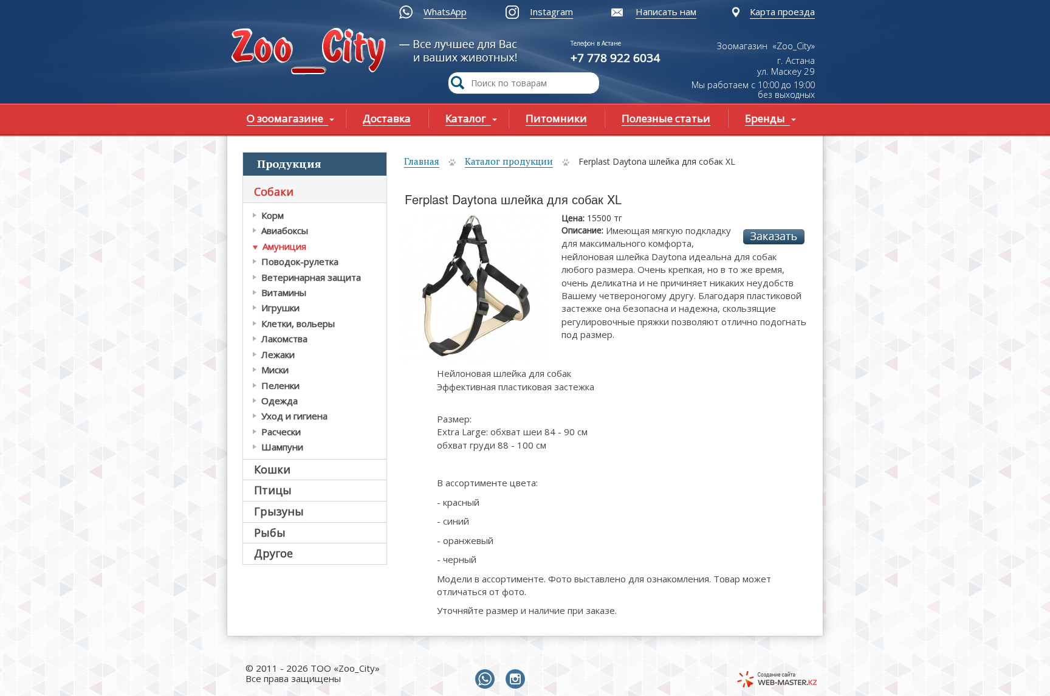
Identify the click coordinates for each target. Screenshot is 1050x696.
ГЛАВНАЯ (311, 52)
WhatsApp (445, 11)
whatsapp (487, 679)
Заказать (774, 236)
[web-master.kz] (777, 679)
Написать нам (666, 11)
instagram (518, 679)
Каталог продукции (509, 161)
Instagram (551, 11)
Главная (421, 161)
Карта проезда (782, 11)
